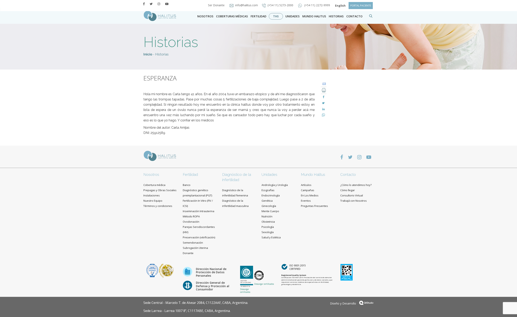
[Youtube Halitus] (167, 4)
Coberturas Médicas (232, 16)
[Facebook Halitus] (144, 4)
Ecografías (268, 190)
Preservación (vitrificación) (199, 237)
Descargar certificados (245, 290)
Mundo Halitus (314, 16)
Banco (186, 185)
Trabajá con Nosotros (353, 200)
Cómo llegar (347, 190)
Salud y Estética (271, 237)
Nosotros (205, 16)
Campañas (307, 190)
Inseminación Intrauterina (198, 211)
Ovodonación (191, 221)
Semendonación (193, 242)
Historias (336, 16)
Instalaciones (151, 195)
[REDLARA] (166, 270)
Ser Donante (216, 5)
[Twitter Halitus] (151, 4)
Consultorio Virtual (351, 195)
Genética (267, 200)
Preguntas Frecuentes (314, 206)
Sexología (268, 232)
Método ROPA (191, 216)
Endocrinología (271, 195)
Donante (188, 253)
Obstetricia (268, 221)
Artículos (306, 185)
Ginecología (269, 206)
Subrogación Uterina (195, 248)
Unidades (292, 16)
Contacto (348, 174)
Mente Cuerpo (270, 211)
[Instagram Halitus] (159, 4)
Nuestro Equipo (152, 200)
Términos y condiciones (157, 206)
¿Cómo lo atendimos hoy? (356, 185)
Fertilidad (258, 16)
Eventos (306, 200)
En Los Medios (309, 195)
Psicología (268, 227)
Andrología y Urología (275, 185)
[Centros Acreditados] (152, 270)
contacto (354, 16)
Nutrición (267, 216)
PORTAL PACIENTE (360, 5)
